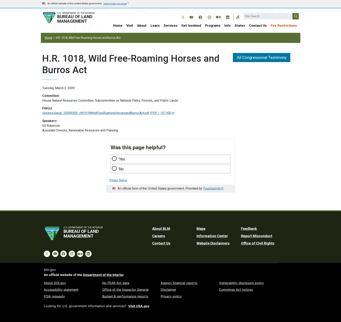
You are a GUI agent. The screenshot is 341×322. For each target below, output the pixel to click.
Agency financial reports (179, 283)
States (240, 25)
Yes (122, 159)
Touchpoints (211, 188)
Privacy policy (171, 296)
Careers (158, 236)
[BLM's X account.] (182, 14)
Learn (155, 25)
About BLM (161, 229)
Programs (212, 25)
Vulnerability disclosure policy (241, 283)
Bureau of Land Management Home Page (73, 17)
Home (117, 25)
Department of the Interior (103, 275)
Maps (201, 229)
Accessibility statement (61, 290)
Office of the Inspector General (125, 290)
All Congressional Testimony (261, 57)
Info (227, 25)
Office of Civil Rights (257, 243)
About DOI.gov (55, 283)
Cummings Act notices (236, 290)
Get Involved (191, 25)
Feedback (249, 229)
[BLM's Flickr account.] (218, 14)
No (121, 169)
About (142, 25)
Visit (129, 25)
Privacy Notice (118, 180)
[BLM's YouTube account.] (191, 16)
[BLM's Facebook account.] (200, 16)
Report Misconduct (256, 236)
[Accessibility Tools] (238, 17)
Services (170, 25)
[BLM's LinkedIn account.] (227, 16)
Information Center (212, 236)
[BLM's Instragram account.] (209, 16)
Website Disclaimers (213, 243)
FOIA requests (54, 296)
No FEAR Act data (115, 283)
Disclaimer (168, 290)
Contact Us (258, 25)
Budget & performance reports (125, 296)
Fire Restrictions (284, 25)
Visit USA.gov (138, 306)
